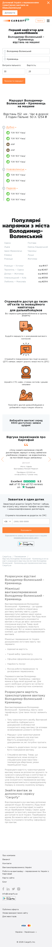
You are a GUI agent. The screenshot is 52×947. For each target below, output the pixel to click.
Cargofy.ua (7, 556)
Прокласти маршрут (13, 81)
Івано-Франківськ (13, 251)
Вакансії (6, 859)
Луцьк (31, 255)
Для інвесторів (9, 916)
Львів (7, 247)
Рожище (8, 259)
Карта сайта (8, 878)
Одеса (7, 243)
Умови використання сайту (15, 913)
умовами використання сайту (26, 538)
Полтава (32, 243)
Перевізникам (20, 556)
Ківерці (8, 255)
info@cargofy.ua (9, 894)
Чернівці (32, 251)
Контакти (6, 863)
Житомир (32, 259)
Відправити (26, 530)
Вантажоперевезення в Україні (17, 867)
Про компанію (8, 855)
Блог (4, 882)
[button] (11, 127)
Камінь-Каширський (38, 247)
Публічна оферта (10, 909)
